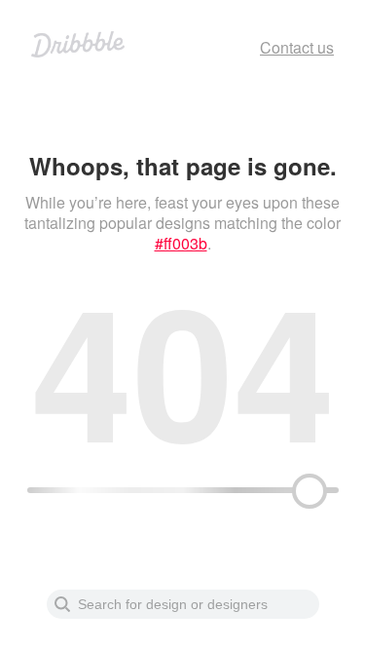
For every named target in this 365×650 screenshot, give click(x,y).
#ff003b (181, 243)
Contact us (297, 47)
